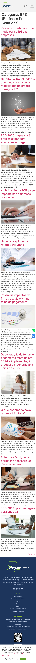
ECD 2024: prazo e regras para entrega (18, 509)
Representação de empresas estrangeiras (18, 619)
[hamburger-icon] (32, 6)
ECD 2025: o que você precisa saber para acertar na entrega (15, 139)
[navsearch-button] (27, 6)
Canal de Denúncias (18, 611)
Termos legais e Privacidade (18, 608)
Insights (18, 601)
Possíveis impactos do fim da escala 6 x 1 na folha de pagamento (15, 298)
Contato (18, 606)
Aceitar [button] (23, 659)
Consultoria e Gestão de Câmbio (18, 629)
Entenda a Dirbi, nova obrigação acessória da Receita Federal (16, 461)
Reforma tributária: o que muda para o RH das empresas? (17, 31)
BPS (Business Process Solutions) (18, 621)
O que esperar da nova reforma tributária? (16, 411)
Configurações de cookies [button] (11, 659)
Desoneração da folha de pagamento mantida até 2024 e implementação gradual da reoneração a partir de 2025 (17, 361)
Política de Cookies (13, 654)
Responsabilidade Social (18, 598)
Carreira (18, 603)
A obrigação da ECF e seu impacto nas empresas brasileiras (18, 194)
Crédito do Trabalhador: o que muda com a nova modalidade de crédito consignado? (18, 84)
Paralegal (18, 624)
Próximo (31, 554)
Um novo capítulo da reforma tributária (14, 243)
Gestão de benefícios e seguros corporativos (18, 626)
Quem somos (18, 596)
